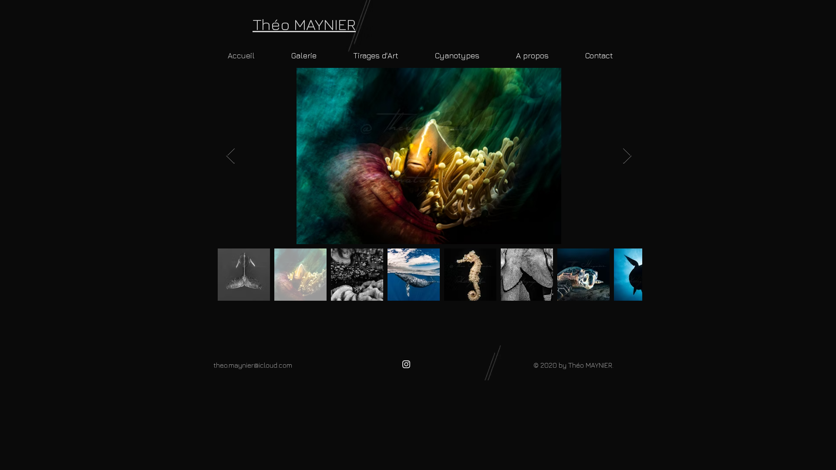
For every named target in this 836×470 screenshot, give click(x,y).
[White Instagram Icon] (406, 364)
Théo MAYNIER (304, 24)
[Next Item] (627, 156)
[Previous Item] (231, 156)
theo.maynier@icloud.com (252, 365)
